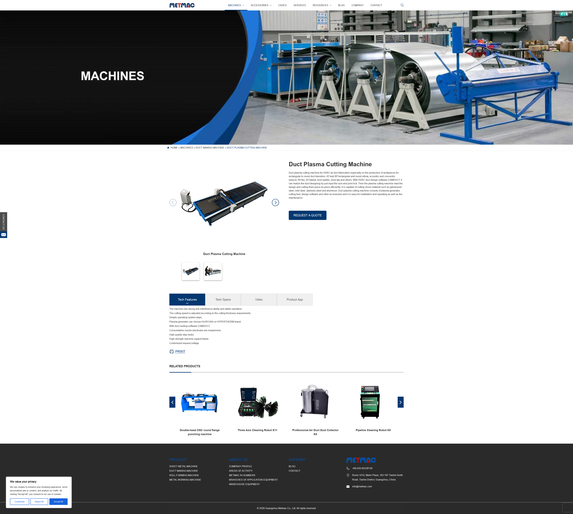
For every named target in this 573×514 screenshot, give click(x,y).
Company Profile (240, 466)
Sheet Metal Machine (183, 466)
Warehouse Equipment (244, 484)
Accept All (58, 501)
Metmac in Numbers (242, 475)
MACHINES (234, 5)
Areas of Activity (241, 470)
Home (174, 147)
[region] (39, 492)
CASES (282, 5)
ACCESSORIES (259, 5)
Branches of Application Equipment (253, 479)
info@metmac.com (362, 486)
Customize (20, 501)
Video (259, 299)
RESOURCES (320, 5)
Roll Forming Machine (184, 475)
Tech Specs (223, 299)
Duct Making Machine (210, 147)
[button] (275, 202)
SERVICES (300, 5)
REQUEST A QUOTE (308, 215)
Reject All (39, 501)
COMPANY (358, 5)
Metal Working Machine (185, 479)
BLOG (341, 5)
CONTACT (376, 5)
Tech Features (187, 299)
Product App (295, 299)
